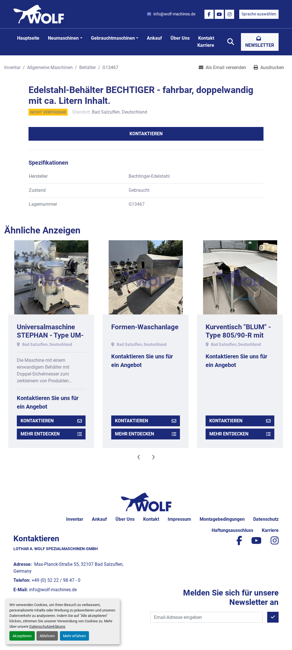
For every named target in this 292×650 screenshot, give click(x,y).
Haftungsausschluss (232, 530)
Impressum (179, 519)
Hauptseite (28, 38)
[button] (65, 38)
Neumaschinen (63, 38)
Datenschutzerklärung (47, 626)
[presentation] (138, 456)
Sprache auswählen (259, 14)
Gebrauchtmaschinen (113, 38)
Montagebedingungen (222, 519)
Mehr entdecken (40, 434)
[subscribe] (273, 617)
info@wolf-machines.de (174, 14)
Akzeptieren (22, 636)
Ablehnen (47, 636)
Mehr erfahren (74, 636)
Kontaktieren (146, 133)
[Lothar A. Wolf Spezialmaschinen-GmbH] (146, 501)
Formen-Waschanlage (145, 327)
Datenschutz (266, 519)
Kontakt (206, 38)
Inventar (74, 519)
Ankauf (154, 38)
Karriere (205, 45)
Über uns (180, 38)
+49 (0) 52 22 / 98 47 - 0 (56, 580)
